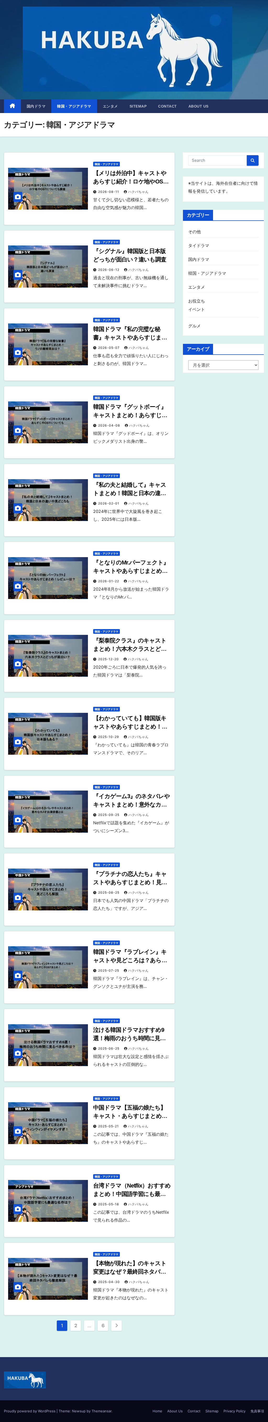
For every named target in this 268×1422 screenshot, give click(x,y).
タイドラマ (198, 245)
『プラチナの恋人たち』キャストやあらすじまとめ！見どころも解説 (130, 882)
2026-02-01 (109, 503)
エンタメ (110, 106)
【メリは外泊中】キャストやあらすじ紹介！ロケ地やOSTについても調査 (129, 181)
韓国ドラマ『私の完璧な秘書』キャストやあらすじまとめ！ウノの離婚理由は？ (130, 337)
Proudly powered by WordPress (30, 1411)
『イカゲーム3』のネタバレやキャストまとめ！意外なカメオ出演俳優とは (131, 804)
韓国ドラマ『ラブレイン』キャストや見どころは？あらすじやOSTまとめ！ (130, 960)
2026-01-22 (109, 581)
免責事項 (257, 1411)
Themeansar (101, 1411)
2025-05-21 (109, 1126)
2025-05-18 (109, 1204)
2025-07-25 (109, 970)
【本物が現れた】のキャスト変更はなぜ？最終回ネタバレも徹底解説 (129, 1271)
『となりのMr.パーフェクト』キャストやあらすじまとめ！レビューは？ (131, 571)
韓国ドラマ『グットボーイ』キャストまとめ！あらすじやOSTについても (130, 415)
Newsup (79, 1411)
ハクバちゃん (138, 192)
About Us (198, 106)
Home (157, 1411)
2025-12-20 (109, 659)
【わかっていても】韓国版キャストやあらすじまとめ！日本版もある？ (130, 726)
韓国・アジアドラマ (74, 106)
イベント (196, 309)
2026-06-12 (109, 270)
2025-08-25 (109, 892)
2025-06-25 (109, 1048)
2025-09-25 (109, 815)
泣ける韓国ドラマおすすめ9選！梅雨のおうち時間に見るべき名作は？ (129, 1038)
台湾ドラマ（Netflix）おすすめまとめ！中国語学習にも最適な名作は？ (131, 1194)
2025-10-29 (109, 737)
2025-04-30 (109, 1282)
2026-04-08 (109, 425)
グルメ (194, 325)
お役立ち (196, 301)
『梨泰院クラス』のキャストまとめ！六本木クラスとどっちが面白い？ (130, 648)
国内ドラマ (36, 106)
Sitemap (138, 106)
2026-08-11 (109, 192)
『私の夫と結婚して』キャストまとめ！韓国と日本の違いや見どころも (129, 493)
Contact (167, 106)
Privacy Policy (234, 1411)
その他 (194, 231)
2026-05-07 (109, 348)
